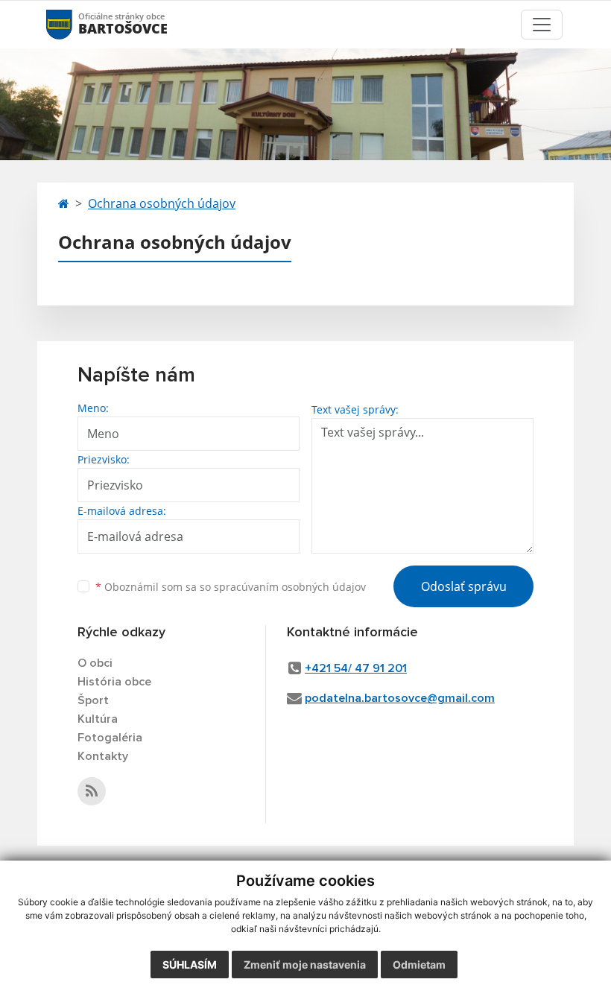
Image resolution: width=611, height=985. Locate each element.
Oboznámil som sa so (230, 587)
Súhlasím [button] (189, 964)
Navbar (73, 24)
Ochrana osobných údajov (161, 203)
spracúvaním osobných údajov (290, 587)
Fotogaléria (109, 738)
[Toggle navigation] (542, 24)
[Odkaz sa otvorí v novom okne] (91, 791)
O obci (95, 663)
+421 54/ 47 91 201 (356, 668)
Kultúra (97, 719)
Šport (93, 700)
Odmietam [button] (419, 964)
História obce (114, 682)
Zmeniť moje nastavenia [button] (305, 964)
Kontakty (102, 756)
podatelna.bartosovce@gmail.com (400, 698)
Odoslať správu (464, 586)
